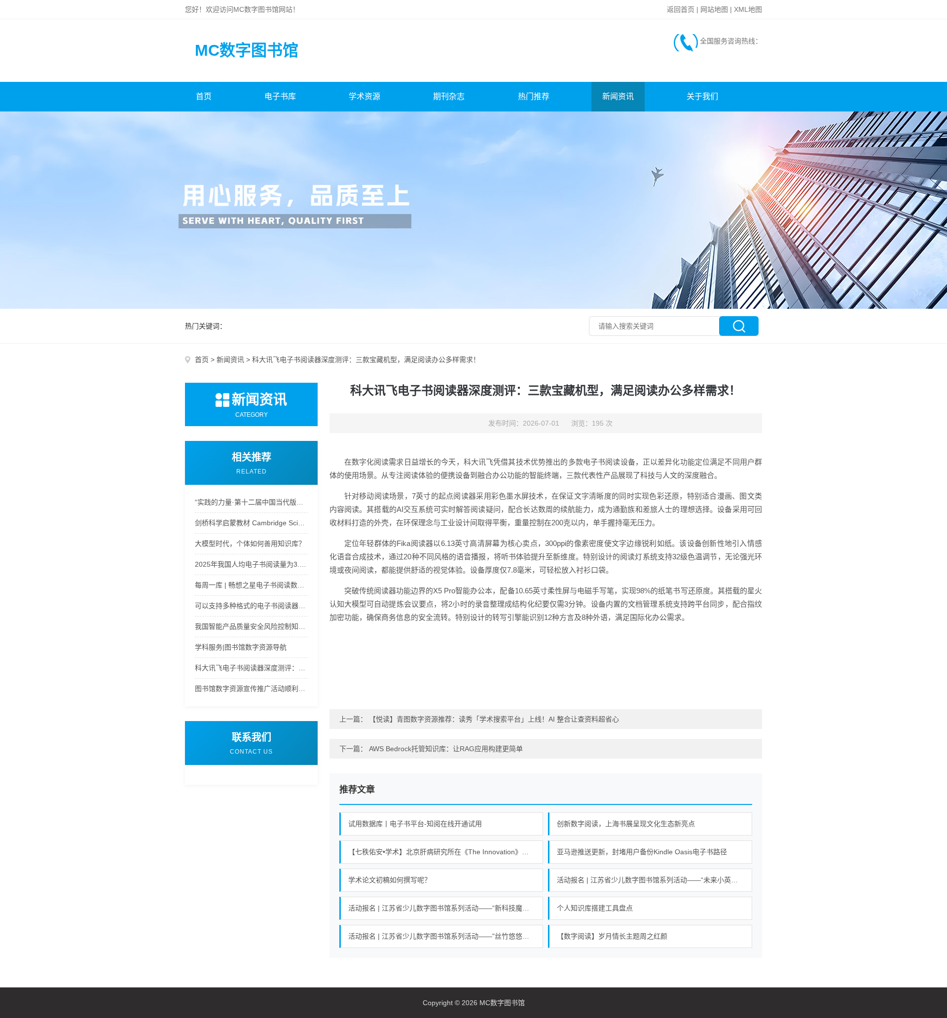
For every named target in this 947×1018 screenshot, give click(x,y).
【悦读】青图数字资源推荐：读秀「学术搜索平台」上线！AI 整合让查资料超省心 (494, 719)
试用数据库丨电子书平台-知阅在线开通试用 (415, 824)
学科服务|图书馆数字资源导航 (241, 647)
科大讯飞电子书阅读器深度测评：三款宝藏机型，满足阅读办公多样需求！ (251, 668)
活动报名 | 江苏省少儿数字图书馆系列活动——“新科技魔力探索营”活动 (446, 908)
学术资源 (364, 96)
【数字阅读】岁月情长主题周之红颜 (612, 936)
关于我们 (702, 96)
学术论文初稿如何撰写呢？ (389, 880)
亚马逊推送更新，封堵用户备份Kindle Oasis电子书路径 (642, 852)
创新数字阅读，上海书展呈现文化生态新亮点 (626, 824)
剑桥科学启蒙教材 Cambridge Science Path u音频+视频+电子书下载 (251, 523)
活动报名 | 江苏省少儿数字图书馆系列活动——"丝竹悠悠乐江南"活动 (446, 936)
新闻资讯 (618, 96)
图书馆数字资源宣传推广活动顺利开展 (251, 688)
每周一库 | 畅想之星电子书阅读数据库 (251, 585)
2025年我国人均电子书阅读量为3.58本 (251, 564)
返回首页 (680, 9)
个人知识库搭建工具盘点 (595, 908)
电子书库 (280, 96)
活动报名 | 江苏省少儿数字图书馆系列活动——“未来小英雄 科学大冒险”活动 (654, 880)
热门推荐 (533, 96)
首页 (204, 96)
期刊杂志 (449, 96)
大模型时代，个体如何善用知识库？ (250, 543)
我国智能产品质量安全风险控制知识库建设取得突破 (251, 626)
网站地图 (714, 9)
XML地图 (748, 9)
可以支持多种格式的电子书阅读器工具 (251, 606)
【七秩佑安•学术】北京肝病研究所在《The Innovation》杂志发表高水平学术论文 (446, 852)
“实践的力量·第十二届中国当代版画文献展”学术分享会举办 (251, 502)
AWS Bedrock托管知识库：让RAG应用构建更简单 (446, 749)
